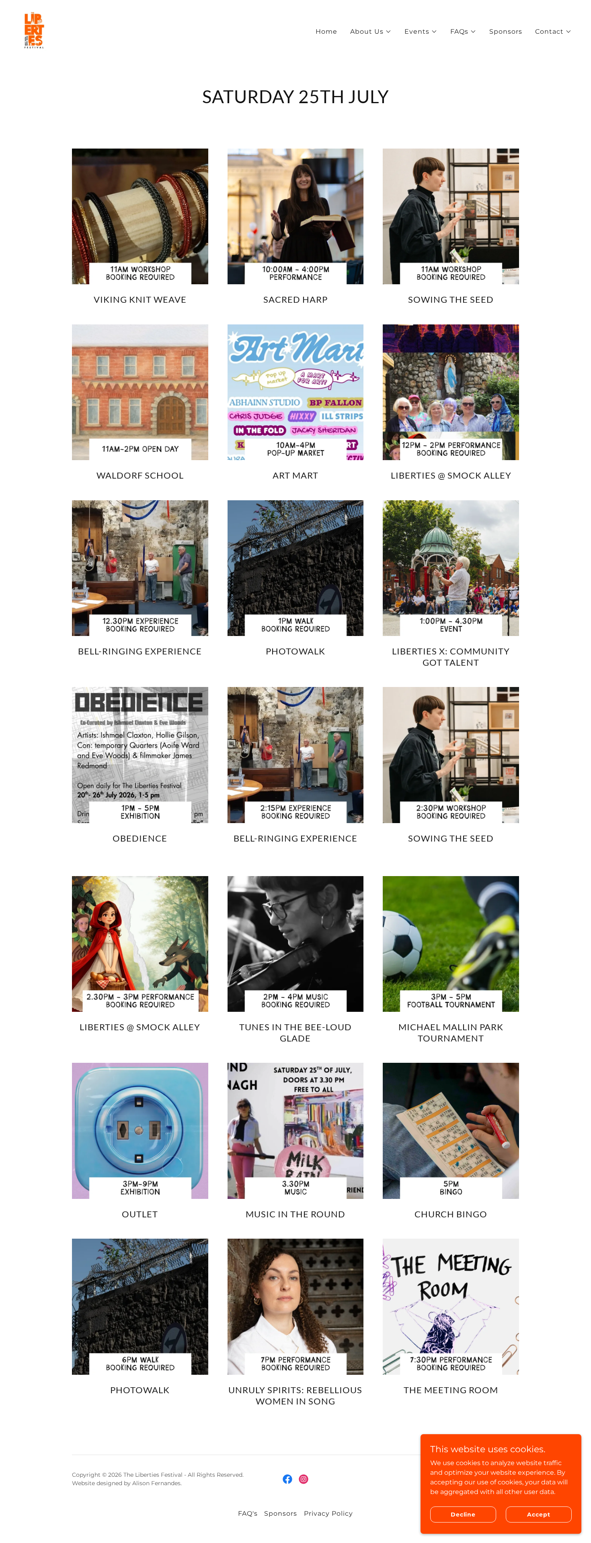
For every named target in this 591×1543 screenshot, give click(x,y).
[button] (371, 32)
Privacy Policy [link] (328, 1513)
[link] (34, 30)
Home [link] (326, 31)
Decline (463, 1514)
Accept (538, 1514)
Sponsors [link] (505, 31)
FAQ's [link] (248, 1513)
